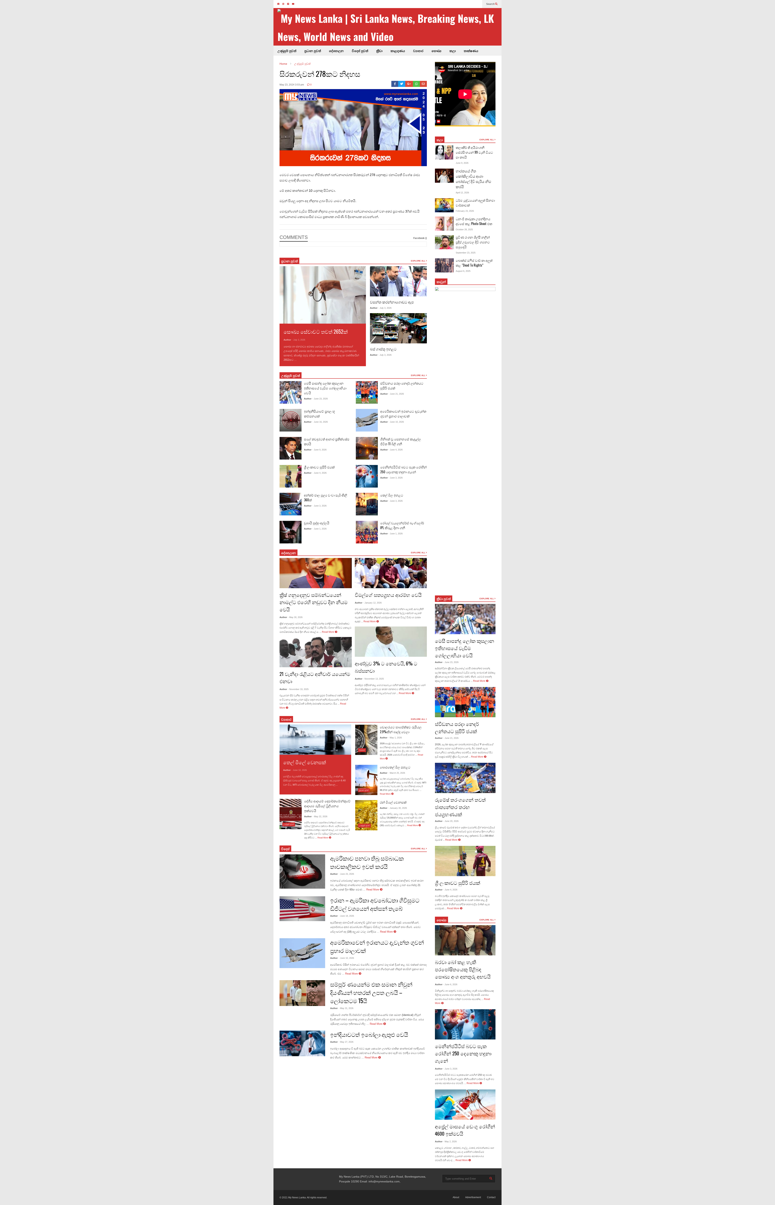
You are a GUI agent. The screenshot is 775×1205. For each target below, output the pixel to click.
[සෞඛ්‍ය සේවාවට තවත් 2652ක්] (323, 295)
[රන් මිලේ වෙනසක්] (366, 815)
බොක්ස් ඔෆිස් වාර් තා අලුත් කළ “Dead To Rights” (474, 263)
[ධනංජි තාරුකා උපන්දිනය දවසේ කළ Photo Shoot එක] (444, 224)
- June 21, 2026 (396, 394)
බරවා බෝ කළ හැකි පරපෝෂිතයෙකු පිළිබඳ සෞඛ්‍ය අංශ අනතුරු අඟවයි (463, 969)
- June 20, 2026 (451, 821)
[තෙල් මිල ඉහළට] (367, 504)
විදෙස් (285, 848)
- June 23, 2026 (320, 398)
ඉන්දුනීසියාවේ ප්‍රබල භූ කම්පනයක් (319, 413)
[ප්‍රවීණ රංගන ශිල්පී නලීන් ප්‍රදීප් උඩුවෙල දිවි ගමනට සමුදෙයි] (444, 242)
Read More (304, 359)
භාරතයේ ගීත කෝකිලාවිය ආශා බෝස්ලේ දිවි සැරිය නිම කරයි (473, 178)
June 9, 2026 (462, 163)
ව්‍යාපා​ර (286, 719)
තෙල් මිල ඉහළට (391, 495)
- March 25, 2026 (396, 773)
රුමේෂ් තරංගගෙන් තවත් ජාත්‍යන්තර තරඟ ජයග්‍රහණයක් (460, 807)
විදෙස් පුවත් (360, 50)
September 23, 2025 (465, 252)
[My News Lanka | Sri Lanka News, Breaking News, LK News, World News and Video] (390, 27)
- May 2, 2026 (450, 1141)
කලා (452, 50)
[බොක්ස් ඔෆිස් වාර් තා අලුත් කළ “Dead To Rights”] (444, 265)
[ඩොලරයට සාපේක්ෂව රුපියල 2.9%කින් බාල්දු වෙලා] (366, 740)
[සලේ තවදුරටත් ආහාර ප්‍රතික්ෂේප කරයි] (291, 448)
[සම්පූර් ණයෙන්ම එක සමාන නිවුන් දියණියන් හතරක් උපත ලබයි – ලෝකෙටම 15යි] (302, 993)
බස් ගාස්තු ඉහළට (383, 348)
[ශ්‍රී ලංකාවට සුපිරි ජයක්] (291, 476)
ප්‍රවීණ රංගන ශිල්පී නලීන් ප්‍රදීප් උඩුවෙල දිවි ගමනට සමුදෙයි (473, 242)
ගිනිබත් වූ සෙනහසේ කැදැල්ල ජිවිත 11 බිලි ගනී (400, 441)
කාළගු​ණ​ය (398, 50)
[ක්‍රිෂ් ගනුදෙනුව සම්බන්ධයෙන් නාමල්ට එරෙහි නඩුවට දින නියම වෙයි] (316, 573)
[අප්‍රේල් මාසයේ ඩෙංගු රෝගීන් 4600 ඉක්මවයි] (465, 1104)
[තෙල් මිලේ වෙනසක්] (315, 739)
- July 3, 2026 (298, 340)
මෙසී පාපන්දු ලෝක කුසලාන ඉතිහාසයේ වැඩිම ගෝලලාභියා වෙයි (325, 388)
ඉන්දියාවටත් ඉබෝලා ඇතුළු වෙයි (369, 1034)
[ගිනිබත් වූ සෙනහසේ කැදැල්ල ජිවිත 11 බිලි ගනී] (367, 448)
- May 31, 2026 (346, 1008)
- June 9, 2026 (319, 449)
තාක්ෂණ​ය (471, 50)
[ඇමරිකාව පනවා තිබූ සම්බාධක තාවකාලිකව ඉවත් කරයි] (302, 871)
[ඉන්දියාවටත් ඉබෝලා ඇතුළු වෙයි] (302, 1043)
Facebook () (420, 238)
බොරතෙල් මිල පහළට (395, 767)
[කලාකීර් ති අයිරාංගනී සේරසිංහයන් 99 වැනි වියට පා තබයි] (444, 152)
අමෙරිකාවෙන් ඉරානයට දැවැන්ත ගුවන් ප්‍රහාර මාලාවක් (403, 413)
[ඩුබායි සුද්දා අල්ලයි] (291, 532)
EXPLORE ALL (418, 261)
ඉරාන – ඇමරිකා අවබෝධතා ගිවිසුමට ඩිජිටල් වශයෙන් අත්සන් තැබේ (374, 904)
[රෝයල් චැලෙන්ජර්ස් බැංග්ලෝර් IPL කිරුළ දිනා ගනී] (367, 532)
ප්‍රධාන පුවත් (312, 50)
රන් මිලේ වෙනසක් (393, 802)
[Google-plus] (409, 84)
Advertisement (473, 1197)
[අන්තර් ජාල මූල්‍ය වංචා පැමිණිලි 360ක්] (291, 504)
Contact (491, 1197)
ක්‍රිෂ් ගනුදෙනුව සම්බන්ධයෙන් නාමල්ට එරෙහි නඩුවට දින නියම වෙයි (314, 602)
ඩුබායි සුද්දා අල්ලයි (316, 522)
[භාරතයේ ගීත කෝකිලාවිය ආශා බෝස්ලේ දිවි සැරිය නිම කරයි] (444, 176)
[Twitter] (401, 84)
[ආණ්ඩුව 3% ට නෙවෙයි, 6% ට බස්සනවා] (391, 641)
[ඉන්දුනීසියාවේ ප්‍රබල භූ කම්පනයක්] (291, 420)
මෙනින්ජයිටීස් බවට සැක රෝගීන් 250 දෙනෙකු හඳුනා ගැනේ (403, 469)
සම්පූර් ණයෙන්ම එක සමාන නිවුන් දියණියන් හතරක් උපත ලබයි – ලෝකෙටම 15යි (371, 992)
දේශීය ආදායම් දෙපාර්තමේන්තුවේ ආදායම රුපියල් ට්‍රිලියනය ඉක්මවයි (327, 805)
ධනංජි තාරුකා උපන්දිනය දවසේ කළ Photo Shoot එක (474, 221)
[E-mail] (423, 84)
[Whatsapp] (416, 84)
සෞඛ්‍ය (436, 50)
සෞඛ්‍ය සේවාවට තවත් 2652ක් (316, 331)
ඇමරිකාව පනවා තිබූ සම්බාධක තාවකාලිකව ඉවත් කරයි (367, 862)
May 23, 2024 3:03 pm (292, 84)
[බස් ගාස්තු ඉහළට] (398, 328)
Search (490, 4)
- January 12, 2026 (372, 602)
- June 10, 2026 (396, 422)
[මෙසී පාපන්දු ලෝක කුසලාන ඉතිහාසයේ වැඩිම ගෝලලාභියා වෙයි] (291, 392)
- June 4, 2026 (319, 473)
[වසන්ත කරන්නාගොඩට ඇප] (398, 281)
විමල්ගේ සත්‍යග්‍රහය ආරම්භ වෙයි (388, 594)
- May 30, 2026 (295, 617)
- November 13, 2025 (373, 679)
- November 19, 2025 (298, 689)
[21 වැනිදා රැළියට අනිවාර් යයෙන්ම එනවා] (316, 652)
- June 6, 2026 (450, 984)
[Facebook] (394, 84)
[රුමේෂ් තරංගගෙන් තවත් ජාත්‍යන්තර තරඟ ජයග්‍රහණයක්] (465, 778)
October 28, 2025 (464, 229)
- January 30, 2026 (397, 808)
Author (287, 340)
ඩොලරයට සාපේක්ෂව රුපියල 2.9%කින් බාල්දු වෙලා (401, 729)
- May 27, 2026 (346, 1042)
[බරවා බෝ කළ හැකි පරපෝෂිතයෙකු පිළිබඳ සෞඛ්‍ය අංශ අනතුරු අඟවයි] (465, 940)
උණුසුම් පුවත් (287, 50)
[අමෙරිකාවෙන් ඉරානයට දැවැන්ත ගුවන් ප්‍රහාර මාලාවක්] (367, 420)
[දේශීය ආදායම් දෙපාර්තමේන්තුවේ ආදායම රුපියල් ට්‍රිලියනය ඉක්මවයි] (291, 814)
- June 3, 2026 (319, 506)
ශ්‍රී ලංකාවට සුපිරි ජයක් (319, 467)
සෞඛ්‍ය (441, 919)
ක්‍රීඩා (379, 50)
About (456, 1197)
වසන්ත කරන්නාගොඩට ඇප (392, 301)
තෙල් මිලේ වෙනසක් (304, 762)
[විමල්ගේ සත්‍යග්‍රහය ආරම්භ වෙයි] (391, 573)
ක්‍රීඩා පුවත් (444, 598)
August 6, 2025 (463, 271)
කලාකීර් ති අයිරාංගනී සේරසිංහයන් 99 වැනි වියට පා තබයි (474, 152)
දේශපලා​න (288, 552)
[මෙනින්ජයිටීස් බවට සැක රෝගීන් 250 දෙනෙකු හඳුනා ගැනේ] (367, 476)
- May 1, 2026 (395, 737)
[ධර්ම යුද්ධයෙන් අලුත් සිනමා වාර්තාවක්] (444, 205)
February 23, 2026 (465, 211)
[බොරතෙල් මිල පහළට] (366, 780)
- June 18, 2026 (346, 916)
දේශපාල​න (336, 50)
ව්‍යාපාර (418, 50)
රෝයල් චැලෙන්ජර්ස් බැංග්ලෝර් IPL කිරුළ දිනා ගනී (402, 525)
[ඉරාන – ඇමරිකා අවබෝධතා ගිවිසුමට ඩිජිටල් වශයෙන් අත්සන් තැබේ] (302, 908)
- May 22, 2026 (320, 816)
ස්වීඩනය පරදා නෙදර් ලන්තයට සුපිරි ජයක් (457, 727)
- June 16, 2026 (320, 422)
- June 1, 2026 (319, 528)
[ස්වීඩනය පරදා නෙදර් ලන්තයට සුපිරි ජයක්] (367, 392)
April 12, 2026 (462, 192)
